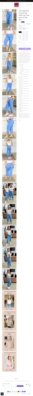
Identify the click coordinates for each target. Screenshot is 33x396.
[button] (2, 5)
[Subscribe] (15, 386)
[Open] (2, 393)
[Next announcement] (31, 1)
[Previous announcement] (2, 1)
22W (23, 39)
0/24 (21, 32)
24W (26, 39)
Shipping (20, 25)
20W (21, 40)
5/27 (21, 34)
